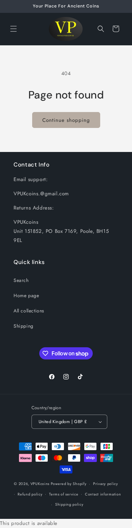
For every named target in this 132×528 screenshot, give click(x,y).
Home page (26, 295)
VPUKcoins (39, 483)
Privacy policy (105, 483)
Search (21, 280)
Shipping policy (69, 504)
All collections (29, 310)
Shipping (24, 326)
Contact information (103, 494)
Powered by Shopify (69, 483)
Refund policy (30, 494)
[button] (13, 28)
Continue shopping (66, 120)
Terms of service (63, 494)
